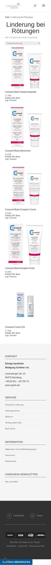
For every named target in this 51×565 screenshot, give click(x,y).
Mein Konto (10, 428)
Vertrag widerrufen (13, 422)
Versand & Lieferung (14, 405)
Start (7, 17)
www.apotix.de (12, 385)
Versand (13, 100)
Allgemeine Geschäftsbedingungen (20, 449)
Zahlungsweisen (12, 411)
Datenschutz (10, 461)
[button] (5, 560)
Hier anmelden (11, 481)
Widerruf (9, 417)
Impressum (10, 455)
